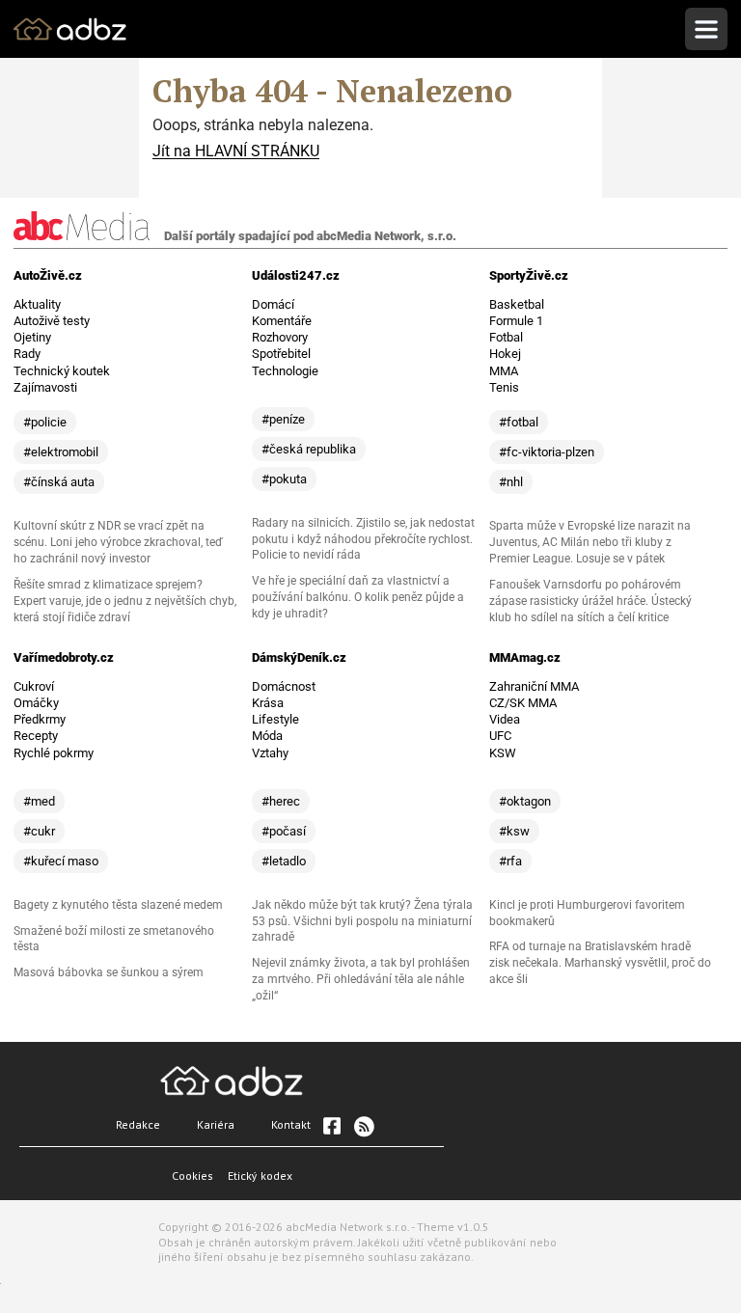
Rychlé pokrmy (54, 753)
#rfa (510, 861)
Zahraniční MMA (534, 686)
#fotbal (518, 422)
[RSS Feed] (362, 1126)
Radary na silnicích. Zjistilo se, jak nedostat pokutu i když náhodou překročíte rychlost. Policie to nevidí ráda (363, 539)
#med (39, 801)
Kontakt (291, 1124)
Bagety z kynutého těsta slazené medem (118, 905)
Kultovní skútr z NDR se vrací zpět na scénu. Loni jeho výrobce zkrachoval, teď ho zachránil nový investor (118, 542)
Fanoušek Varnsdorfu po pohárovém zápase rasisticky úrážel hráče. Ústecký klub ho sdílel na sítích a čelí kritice (590, 601)
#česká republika (308, 449)
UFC (500, 735)
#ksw (514, 831)
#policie (45, 422)
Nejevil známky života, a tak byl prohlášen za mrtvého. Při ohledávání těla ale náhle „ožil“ (361, 979)
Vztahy (270, 753)
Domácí (273, 304)
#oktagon (525, 801)
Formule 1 (516, 321)
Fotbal (506, 337)
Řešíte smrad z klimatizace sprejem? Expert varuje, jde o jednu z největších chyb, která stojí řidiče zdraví (125, 601)
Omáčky (36, 703)
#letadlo (283, 861)
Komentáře (282, 321)
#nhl (511, 482)
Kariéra (215, 1124)
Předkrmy (40, 719)
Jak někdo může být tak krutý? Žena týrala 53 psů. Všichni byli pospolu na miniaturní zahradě (362, 921)
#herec (280, 801)
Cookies (192, 1175)
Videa (504, 719)
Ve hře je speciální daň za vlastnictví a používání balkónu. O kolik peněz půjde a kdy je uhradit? (358, 597)
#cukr (39, 831)
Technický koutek (62, 371)
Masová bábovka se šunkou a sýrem (109, 972)
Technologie (285, 371)
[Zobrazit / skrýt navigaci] (706, 29)
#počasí (283, 831)
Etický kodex (260, 1175)
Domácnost (284, 686)
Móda (267, 735)
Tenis (504, 387)
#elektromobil (60, 452)
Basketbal (516, 304)
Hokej (505, 353)
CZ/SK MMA (523, 703)
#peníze (283, 419)
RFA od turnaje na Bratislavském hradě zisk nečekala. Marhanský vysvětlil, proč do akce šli (600, 963)
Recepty (36, 735)
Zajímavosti (45, 387)
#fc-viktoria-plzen (546, 452)
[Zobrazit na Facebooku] (332, 1126)
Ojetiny (32, 337)
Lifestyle (275, 719)
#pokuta (284, 479)
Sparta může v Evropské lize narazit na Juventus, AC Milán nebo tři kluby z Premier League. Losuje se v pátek (590, 542)
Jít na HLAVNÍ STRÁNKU (235, 151)
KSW (502, 753)
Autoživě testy (52, 321)
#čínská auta (59, 482)
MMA (503, 371)
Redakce (138, 1124)
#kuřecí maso (60, 861)
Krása (268, 703)
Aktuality (37, 304)
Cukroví (34, 686)
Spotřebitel (281, 353)
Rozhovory (280, 337)
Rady (27, 353)
